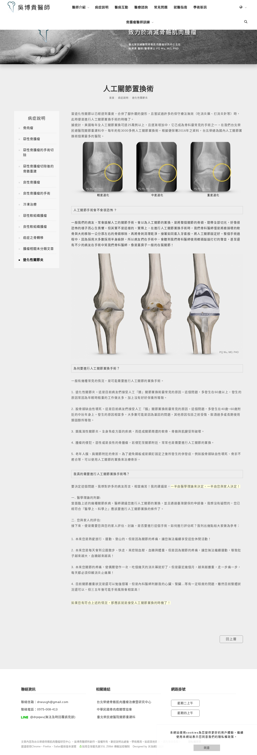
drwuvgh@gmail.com (52, 702)
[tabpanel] (128, 39)
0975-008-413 (47, 709)
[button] (245, 22)
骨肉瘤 (28, 128)
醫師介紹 (79, 7)
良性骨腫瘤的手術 (36, 193)
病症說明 (102, 7)
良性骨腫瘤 (31, 182)
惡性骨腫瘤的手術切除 (38, 152)
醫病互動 (121, 7)
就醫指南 (180, 7)
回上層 (231, 639)
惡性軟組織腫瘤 (35, 215)
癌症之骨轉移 (33, 237)
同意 (207, 747)
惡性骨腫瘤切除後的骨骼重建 (38, 169)
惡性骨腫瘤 (31, 139)
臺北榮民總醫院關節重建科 (116, 717)
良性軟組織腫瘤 (35, 226)
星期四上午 (185, 713)
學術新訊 (200, 7)
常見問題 (161, 7)
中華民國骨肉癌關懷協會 (114, 709)
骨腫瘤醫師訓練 (138, 22)
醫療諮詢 (141, 7)
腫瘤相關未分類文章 (38, 248)
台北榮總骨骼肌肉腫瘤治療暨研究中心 (124, 702)
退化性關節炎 (140, 98)
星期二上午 (185, 703)
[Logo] (29, 7)
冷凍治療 (30, 204)
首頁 (111, 98)
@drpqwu (37, 717)
